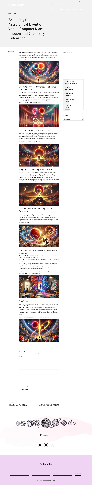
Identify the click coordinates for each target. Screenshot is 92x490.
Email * (20, 376)
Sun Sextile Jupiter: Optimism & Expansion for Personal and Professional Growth (70, 107)
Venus (14, 13)
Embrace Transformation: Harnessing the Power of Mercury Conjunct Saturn (70, 88)
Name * (20, 371)
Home (46, 9)
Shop (74, 9)
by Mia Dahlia (25, 42)
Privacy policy (39, 480)
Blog (68, 9)
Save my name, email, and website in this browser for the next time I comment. (34, 386)
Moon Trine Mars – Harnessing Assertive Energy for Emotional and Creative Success (71, 94)
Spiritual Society (16, 4)
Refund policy (45, 480)
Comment (21, 356)
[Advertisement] (73, 63)
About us (53, 9)
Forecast (61, 9)
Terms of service (52, 480)
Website (20, 381)
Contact (81, 9)
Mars (9, 13)
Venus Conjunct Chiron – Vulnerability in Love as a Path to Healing (70, 101)
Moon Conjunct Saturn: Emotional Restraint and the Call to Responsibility (70, 82)
